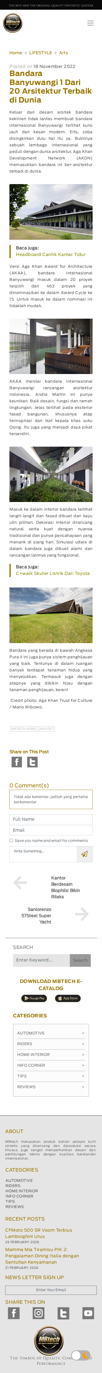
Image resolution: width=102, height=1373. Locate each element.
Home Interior (50, 1055)
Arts (63, 53)
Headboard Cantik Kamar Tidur (51, 255)
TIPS (10, 1202)
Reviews (50, 1087)
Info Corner (50, 1065)
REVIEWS (14, 1207)
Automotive (50, 1033)
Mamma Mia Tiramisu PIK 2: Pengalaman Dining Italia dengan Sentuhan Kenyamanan (42, 1256)
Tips (50, 1076)
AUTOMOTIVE (19, 1181)
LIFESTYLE (40, 53)
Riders (50, 1044)
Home (15, 53)
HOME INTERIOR (21, 1191)
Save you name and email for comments (51, 841)
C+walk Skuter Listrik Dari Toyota (53, 573)
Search (80, 960)
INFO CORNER (19, 1196)
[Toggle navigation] (90, 23)
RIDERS (12, 1186)
